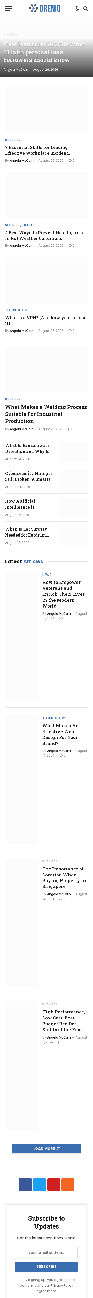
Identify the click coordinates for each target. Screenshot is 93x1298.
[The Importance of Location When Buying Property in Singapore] (21, 923)
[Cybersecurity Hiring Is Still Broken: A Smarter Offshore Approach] (73, 480)
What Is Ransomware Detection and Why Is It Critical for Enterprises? (30, 451)
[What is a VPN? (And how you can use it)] (46, 280)
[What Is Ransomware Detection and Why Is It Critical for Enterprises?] (73, 452)
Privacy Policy (62, 1285)
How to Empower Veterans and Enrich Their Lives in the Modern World (63, 594)
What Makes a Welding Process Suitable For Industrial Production (46, 414)
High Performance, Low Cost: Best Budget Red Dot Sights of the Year (63, 1021)
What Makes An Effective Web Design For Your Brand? (60, 734)
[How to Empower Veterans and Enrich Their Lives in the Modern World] (21, 636)
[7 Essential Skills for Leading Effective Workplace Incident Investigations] (46, 110)
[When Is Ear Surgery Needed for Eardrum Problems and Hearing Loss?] (73, 535)
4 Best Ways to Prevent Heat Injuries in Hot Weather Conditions (44, 235)
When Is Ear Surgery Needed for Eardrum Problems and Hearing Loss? (28, 537)
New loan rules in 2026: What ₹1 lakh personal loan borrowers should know (44, 52)
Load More (44, 1148)
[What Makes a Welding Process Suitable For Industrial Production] (46, 369)
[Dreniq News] (44, 8)
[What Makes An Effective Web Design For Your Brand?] (21, 779)
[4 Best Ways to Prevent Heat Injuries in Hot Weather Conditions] (46, 195)
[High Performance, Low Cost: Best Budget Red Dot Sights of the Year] (21, 1066)
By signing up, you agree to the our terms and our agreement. (47, 1285)
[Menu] (8, 8)
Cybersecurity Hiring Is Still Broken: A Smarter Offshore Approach (29, 479)
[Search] (85, 8)
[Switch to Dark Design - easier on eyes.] (76, 8)
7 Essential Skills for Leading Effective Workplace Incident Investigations (36, 153)
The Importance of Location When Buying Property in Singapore (64, 878)
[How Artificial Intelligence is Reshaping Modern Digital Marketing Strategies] (73, 507)
